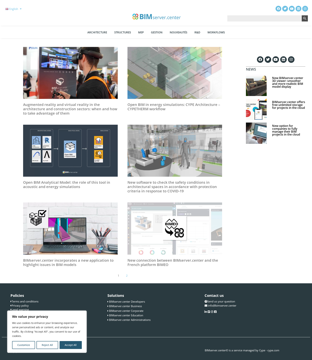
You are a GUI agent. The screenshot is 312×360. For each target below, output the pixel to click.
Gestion (156, 32)
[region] (47, 332)
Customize (23, 345)
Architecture (97, 32)
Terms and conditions (25, 301)
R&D (197, 32)
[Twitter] (268, 59)
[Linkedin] (283, 59)
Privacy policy (20, 305)
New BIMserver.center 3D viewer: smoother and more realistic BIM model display (287, 82)
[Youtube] (275, 59)
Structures (122, 32)
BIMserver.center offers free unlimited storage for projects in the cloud (288, 105)
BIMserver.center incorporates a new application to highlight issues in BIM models (68, 262)
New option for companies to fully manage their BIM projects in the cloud (286, 130)
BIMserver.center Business (125, 306)
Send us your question (221, 301)
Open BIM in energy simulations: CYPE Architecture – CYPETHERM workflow (173, 106)
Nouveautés (178, 32)
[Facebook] (260, 59)
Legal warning (20, 309)
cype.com (273, 350)
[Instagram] (291, 59)
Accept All (71, 345)
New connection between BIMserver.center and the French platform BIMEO (172, 262)
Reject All (47, 345)
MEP (141, 32)
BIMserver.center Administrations (130, 320)
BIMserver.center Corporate (126, 311)
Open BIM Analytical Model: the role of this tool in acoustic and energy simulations (66, 184)
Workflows (216, 32)
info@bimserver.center (222, 305)
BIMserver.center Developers (127, 301)
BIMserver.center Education (126, 315)
